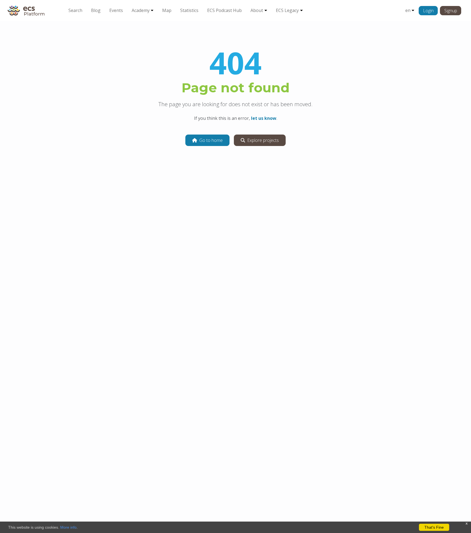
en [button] (407, 10)
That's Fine (434, 527)
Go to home (211, 140)
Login (428, 11)
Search (75, 10)
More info (68, 527)
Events (116, 10)
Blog (96, 10)
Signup (450, 11)
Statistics (189, 10)
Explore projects (263, 140)
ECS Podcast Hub (224, 10)
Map (166, 10)
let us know (263, 118)
